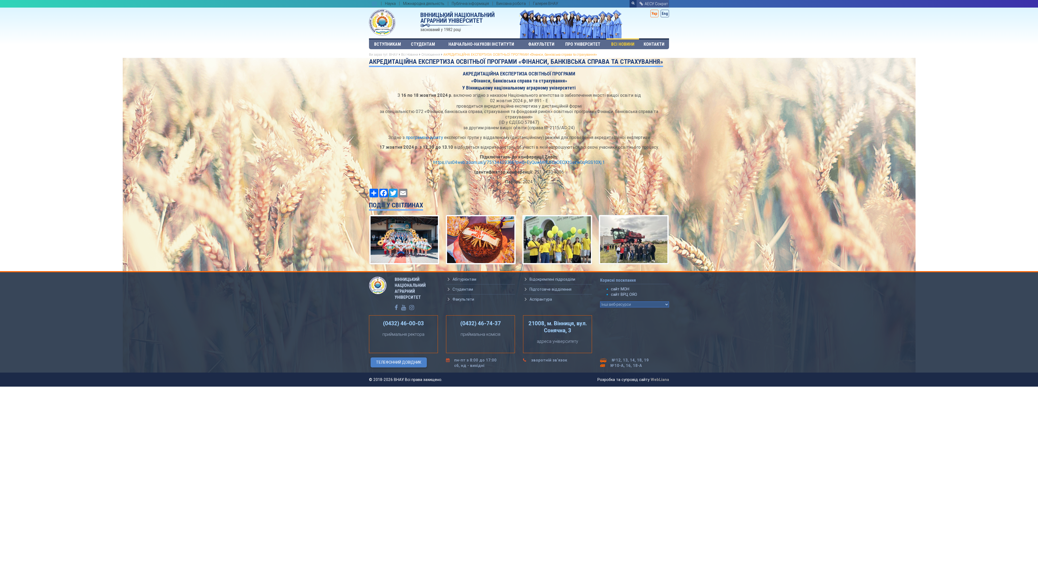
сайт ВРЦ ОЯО (624, 294)
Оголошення (430, 54)
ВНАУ (393, 54)
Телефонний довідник (398, 362)
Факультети (541, 44)
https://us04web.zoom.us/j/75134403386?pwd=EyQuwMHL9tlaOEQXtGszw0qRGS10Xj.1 (519, 162)
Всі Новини (622, 44)
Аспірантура (541, 299)
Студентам (423, 44)
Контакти (654, 44)
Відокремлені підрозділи (552, 279)
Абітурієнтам (464, 279)
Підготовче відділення (550, 289)
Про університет (582, 44)
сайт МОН (620, 289)
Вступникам (387, 44)
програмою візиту (424, 137)
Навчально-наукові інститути (481, 44)
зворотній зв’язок (549, 360)
